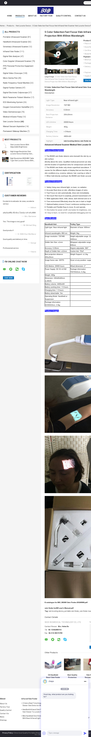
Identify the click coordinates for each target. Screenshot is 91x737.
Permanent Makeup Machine (15, 131)
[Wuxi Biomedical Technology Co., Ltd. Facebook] (6, 2)
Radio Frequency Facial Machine (16, 83)
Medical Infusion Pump (12, 117)
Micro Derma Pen (10, 78)
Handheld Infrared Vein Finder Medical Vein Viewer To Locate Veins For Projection (37, 711)
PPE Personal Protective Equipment (18, 66)
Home (9, 16)
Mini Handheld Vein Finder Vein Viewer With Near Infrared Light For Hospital (37, 717)
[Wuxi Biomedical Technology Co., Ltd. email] (6, 269)
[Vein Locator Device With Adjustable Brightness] (5, 146)
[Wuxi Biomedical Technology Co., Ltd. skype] (25, 269)
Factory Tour (46, 16)
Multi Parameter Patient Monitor (16, 97)
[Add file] (44, 733)
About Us (32, 16)
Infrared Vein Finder (11, 51)
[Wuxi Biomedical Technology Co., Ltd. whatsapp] (12, 269)
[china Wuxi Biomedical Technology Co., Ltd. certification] (10, 181)
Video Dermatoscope (12, 112)
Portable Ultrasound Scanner (15, 37)
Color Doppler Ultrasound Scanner (17, 61)
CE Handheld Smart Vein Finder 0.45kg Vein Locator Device (53, 676)
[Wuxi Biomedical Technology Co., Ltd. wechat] (18, 269)
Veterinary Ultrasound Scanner (15, 47)
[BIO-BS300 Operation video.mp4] (58, 53)
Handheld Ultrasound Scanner (15, 42)
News (2, 717)
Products (20, 16)
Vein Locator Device (23, 26)
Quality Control (63, 16)
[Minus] (85, 681)
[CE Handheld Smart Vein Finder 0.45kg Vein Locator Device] (53, 664)
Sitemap (3, 720)
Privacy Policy (7, 733)
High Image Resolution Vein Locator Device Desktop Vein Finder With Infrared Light (21, 154)
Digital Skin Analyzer (11, 56)
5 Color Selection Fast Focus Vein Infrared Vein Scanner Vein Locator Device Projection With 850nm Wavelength (61, 79)
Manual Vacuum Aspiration (14, 126)
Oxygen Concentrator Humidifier (16, 107)
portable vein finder (71, 611)
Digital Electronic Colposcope (15, 92)
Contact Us (80, 16)
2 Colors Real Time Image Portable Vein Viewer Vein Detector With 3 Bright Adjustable (38, 704)
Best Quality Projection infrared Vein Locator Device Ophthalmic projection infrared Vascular (72, 676)
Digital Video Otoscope (12, 73)
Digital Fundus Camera (12, 88)
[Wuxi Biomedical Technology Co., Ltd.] (45, 10)
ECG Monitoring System (13, 102)
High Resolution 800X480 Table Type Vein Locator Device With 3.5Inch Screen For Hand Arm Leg (22, 160)
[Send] (85, 733)
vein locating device (56, 611)
